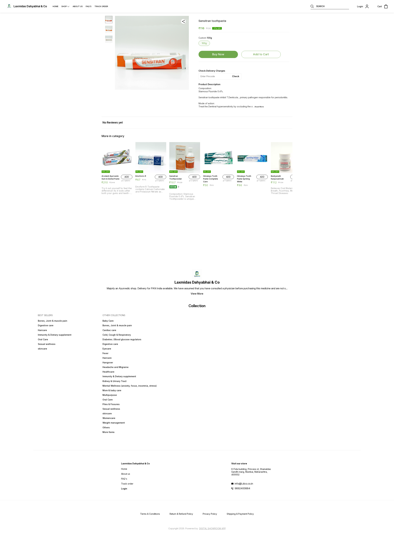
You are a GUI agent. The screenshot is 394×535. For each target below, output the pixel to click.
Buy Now (218, 54)
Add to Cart (261, 54)
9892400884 (242, 488)
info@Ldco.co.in (244, 483)
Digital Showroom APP (212, 528)
